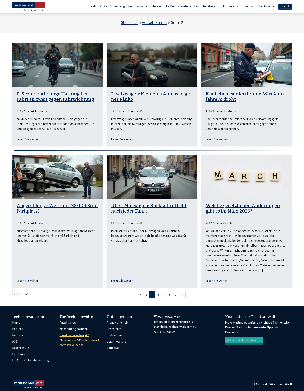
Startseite (129, 22)
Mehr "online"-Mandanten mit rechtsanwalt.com (79, 340)
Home (16, 323)
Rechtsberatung (204, 6)
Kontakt (17, 329)
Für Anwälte (266, 6)
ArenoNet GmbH (117, 323)
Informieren (228, 6)
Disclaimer (19, 354)
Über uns (247, 6)
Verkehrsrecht (154, 22)
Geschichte (114, 329)
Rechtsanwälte (137, 6)
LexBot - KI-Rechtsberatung (30, 361)
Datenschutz (20, 348)
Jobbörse (113, 348)
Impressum (19, 335)
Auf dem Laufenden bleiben (244, 340)
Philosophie (114, 335)
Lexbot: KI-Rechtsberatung (107, 6)
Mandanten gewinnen (74, 329)
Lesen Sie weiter (27, 139)
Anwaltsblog (68, 323)
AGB (15, 342)
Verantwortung (117, 342)
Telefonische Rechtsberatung (172, 6)
